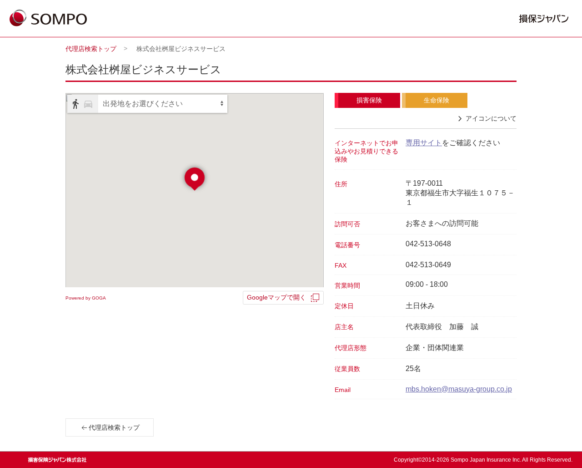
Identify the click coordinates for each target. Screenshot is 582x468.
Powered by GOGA (85, 297)
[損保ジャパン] (48, 18)
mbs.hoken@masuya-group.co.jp (459, 389)
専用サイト (424, 143)
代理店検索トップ (90, 48)
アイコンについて (491, 118)
